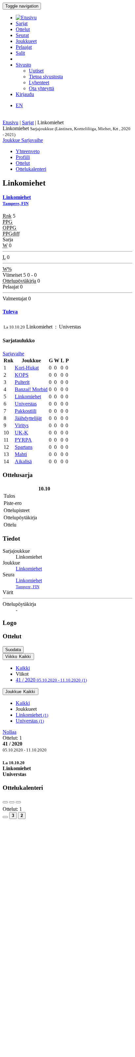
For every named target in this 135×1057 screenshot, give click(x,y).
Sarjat (22, 23)
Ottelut (23, 29)
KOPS (22, 375)
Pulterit (22, 382)
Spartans (23, 447)
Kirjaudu (25, 94)
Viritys (22, 425)
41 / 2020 (51, 680)
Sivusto (23, 65)
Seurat (22, 35)
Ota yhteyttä (41, 88)
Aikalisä (23, 461)
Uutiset (36, 70)
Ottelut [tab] (23, 163)
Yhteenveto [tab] (28, 151)
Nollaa (9, 732)
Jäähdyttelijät (28, 418)
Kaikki (23, 668)
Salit (20, 53)
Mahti (21, 454)
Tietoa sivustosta (46, 76)
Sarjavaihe (32, 140)
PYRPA (23, 440)
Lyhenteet (39, 82)
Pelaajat (24, 47)
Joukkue (12, 140)
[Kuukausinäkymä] (5, 817)
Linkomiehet (28, 396)
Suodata (13, 649)
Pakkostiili (25, 411)
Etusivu (10, 122)
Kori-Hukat (27, 367)
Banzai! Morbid (31, 389)
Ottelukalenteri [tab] (31, 169)
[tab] (67, 768)
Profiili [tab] (23, 157)
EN (19, 105)
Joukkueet (26, 41)
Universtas (26, 404)
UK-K (21, 432)
